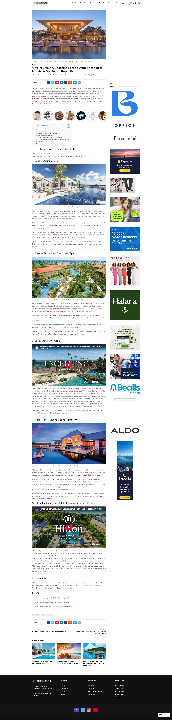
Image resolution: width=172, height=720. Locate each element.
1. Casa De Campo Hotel (45, 131)
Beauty (74, 3)
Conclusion (38, 141)
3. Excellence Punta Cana (45, 135)
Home (68, 3)
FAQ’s (36, 143)
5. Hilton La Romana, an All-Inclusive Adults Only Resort (54, 139)
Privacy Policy (119, 686)
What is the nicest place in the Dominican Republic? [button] (52, 598)
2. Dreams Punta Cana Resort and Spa (49, 133)
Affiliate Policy (119, 688)
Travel (110, 3)
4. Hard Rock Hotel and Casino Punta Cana (50, 137)
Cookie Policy (119, 691)
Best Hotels (36, 614)
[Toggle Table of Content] (67, 126)
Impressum (119, 694)
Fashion (93, 3)
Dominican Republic (47, 614)
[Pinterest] (136, 3)
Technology (120, 3)
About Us (91, 686)
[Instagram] (134, 3)
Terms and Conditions (95, 691)
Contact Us (91, 694)
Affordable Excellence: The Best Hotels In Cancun (42, 663)
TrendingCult (36, 588)
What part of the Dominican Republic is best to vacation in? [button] (54, 606)
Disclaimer (91, 688)
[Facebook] (129, 3)
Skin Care (83, 3)
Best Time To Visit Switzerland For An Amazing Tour (91, 633)
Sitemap (118, 697)
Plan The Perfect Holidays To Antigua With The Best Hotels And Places (94, 663)
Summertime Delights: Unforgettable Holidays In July (68, 663)
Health (101, 3)
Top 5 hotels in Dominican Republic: (46, 129)
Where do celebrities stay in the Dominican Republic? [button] (52, 602)
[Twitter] (131, 3)
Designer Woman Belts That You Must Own (49, 632)
